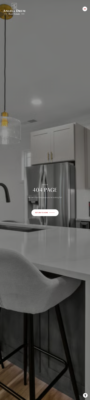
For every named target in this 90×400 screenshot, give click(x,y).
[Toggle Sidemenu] (84, 9)
